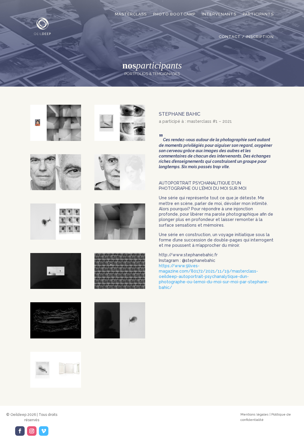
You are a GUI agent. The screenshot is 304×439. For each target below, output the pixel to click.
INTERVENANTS (219, 14)
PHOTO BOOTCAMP (174, 14)
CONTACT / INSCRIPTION (246, 36)
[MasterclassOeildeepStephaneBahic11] (55, 386)
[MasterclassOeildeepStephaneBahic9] (55, 337)
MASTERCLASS (131, 14)
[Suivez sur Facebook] (20, 431)
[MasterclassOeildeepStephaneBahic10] (119, 337)
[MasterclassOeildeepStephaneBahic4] (119, 188)
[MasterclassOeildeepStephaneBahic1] (55, 139)
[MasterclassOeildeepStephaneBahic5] (55, 238)
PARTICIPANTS (258, 14)
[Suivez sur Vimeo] (43, 431)
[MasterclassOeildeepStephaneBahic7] (55, 287)
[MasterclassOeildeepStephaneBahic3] (55, 188)
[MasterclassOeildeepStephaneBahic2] (119, 139)
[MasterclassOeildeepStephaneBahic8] (119, 287)
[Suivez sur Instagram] (32, 431)
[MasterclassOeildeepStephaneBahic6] (119, 238)
